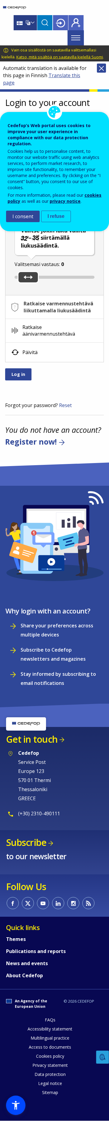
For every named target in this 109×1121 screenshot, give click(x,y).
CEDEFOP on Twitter (28, 903)
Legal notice (50, 1083)
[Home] (14, 7)
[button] (15, 1105)
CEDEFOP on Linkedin (58, 903)
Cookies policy (50, 1056)
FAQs (50, 1020)
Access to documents (50, 1047)
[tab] (54, 307)
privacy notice (65, 201)
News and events (27, 963)
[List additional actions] (32, 22)
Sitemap (50, 1092)
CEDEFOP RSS (88, 903)
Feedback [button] (102, 1057)
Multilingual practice (50, 1038)
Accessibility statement (50, 1029)
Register (76, 22)
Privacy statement (50, 1065)
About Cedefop (24, 975)
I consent (22, 216)
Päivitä (30, 352)
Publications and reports (36, 951)
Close (101, 68)
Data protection (50, 1074)
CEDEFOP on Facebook (13, 903)
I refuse (56, 216)
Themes (16, 939)
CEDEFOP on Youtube (43, 903)
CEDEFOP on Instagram (73, 903)
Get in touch (32, 739)
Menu (75, 37)
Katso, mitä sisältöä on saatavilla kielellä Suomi (59, 57)
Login (60, 22)
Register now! (31, 441)
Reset (65, 405)
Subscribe (26, 842)
